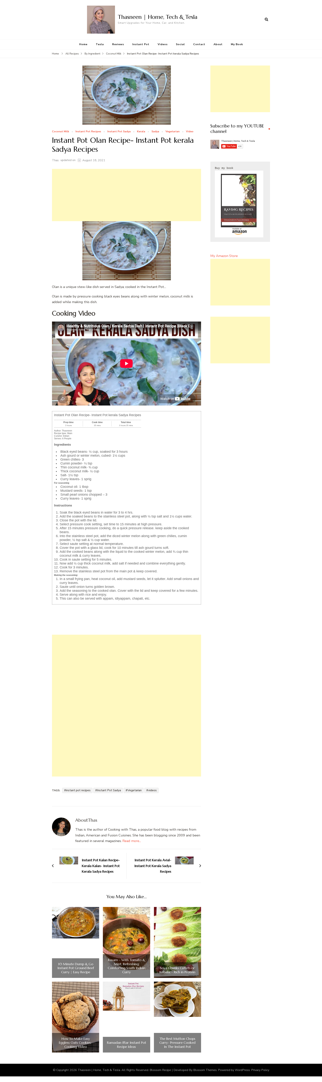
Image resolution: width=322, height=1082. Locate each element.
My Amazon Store (224, 256)
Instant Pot (140, 44)
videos (152, 790)
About (218, 44)
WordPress (242, 1070)
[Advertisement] (126, 195)
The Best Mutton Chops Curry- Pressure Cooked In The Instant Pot (177, 1043)
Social (180, 44)
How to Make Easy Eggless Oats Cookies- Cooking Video (75, 1043)
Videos (163, 44)
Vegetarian (172, 131)
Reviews (118, 44)
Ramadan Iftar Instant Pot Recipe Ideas (126, 1045)
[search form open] (266, 19)
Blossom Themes (205, 1070)
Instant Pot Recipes (88, 131)
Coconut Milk (60, 131)
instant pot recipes (78, 790)
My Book (237, 44)
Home (83, 44)
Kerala (141, 131)
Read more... (131, 841)
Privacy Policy (260, 1070)
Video (189, 131)
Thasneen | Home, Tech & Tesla (157, 16)
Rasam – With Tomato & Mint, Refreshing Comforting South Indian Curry (126, 966)
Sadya (155, 131)
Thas (55, 160)
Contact (199, 44)
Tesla (100, 44)
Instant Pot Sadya (119, 131)
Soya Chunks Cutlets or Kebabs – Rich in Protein (177, 970)
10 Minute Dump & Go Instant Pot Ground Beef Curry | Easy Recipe (75, 968)
